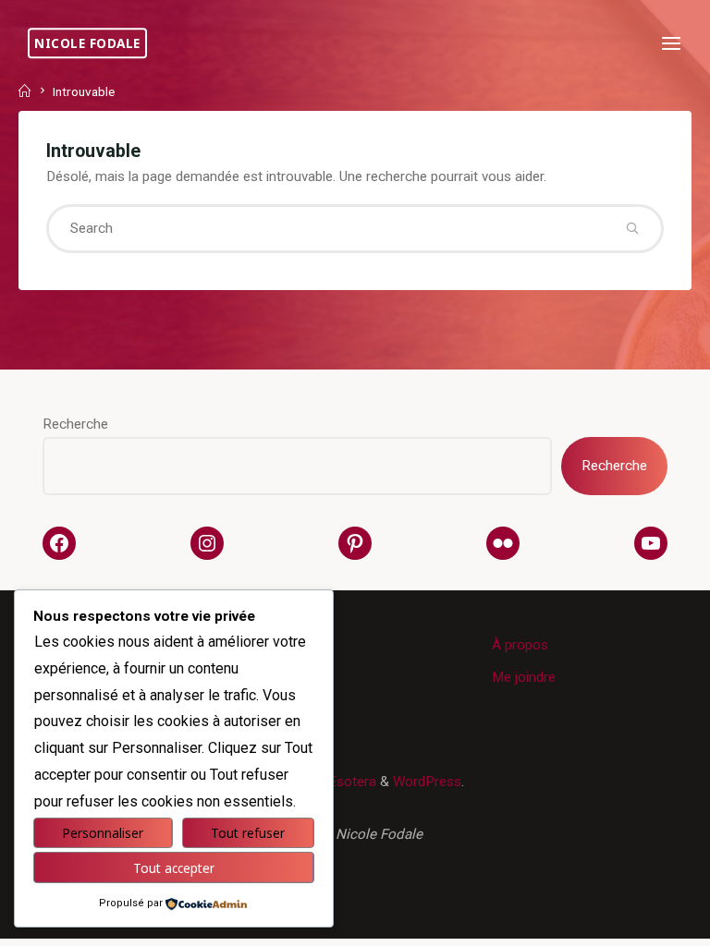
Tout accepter (173, 868)
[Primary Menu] (671, 44)
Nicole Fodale (87, 43)
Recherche (75, 424)
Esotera (350, 781)
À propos (520, 645)
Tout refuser (248, 833)
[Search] (631, 228)
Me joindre (524, 677)
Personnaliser (102, 833)
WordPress (427, 781)
